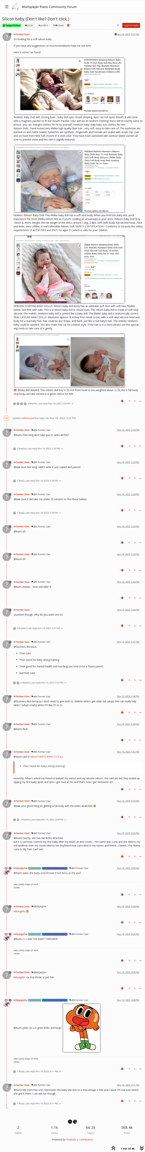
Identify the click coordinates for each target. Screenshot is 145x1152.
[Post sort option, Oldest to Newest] (118, 25)
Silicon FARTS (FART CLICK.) (46, 756)
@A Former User (42, 430)
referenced (28, 418)
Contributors (86, 1139)
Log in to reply (131, 25)
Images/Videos (12, 25)
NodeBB (71, 1139)
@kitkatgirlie (39, 906)
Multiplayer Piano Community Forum (49, 7)
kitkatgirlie (20, 868)
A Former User (22, 34)
